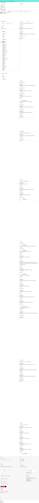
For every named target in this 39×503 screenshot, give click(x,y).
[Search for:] (23, 21)
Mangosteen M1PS (22, 315)
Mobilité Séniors (22, 131)
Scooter (21, 195)
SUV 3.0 (21, 259)
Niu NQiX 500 (21, 373)
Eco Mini (21, 446)
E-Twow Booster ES (22, 93)
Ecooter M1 (21, 186)
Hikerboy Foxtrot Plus (22, 82)
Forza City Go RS (22, 197)
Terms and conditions (28, 474)
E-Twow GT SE (21, 104)
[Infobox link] (10, 458)
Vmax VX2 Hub (22, 109)
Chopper (21, 252)
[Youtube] (2, 486)
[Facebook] (1, 486)
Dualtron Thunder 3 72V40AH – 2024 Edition (25, 361)
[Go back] (1, 15)
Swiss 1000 (21, 272)
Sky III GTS (21, 299)
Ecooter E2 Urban (22, 288)
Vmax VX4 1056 (22, 138)
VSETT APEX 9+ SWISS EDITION (24, 181)
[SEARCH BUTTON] (28, 21)
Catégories (2, 18)
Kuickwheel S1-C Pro (22, 36)
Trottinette (21, 29)
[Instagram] (4, 486)
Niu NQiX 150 (21, 283)
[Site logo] (3, 2)
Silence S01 (21, 430)
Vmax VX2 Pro (21, 31)
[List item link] (8, 480)
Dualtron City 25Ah (22, 243)
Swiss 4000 (21, 310)
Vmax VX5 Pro (21, 25)
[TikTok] (5, 486)
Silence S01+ (21, 435)
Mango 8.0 (21, 254)
